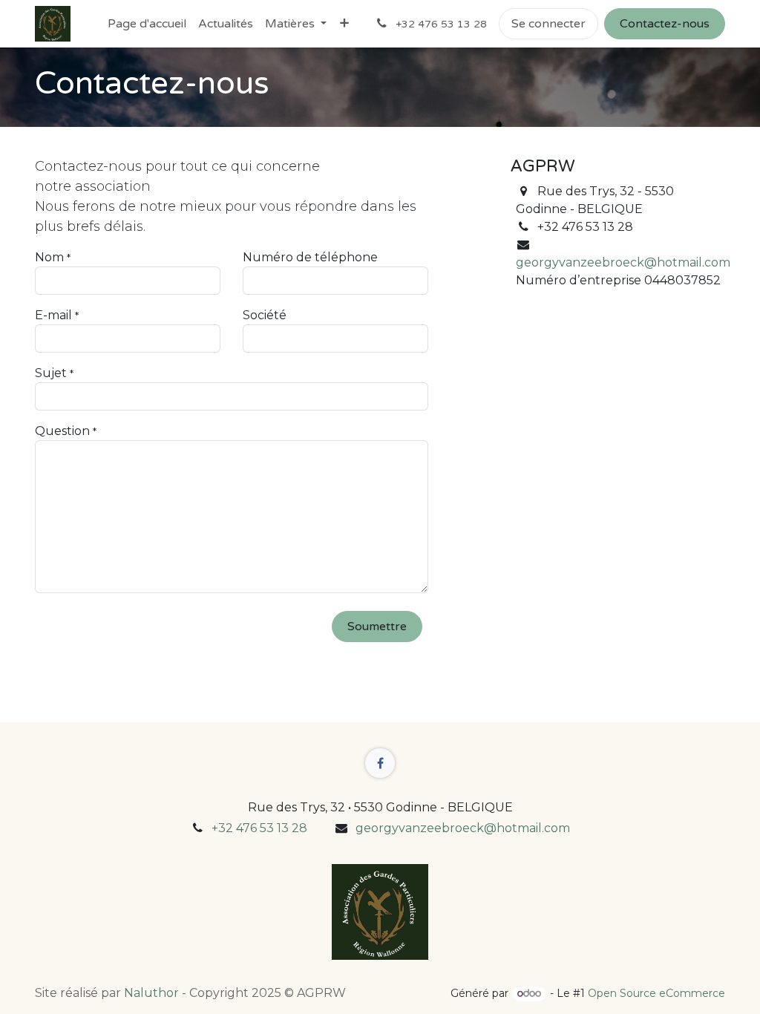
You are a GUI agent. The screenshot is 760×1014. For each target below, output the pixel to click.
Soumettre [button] (377, 626)
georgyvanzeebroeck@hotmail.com (623, 262)
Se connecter (548, 23)
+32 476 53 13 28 (259, 828)
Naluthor (151, 993)
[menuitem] (147, 24)
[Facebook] (380, 763)
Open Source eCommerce (656, 993)
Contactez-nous (665, 23)
